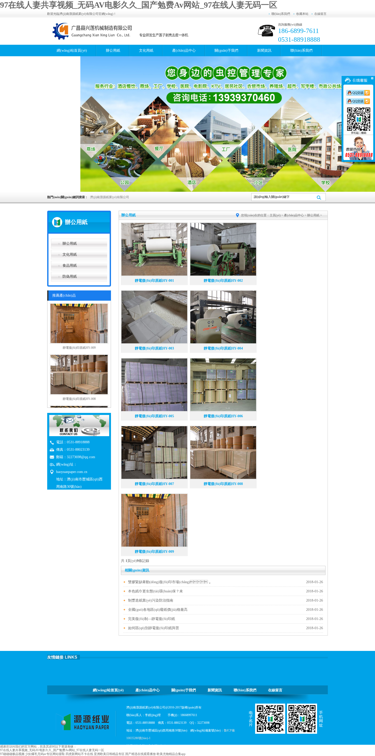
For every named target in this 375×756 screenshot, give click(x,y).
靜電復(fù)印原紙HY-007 (154, 484)
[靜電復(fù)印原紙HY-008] (79, 394)
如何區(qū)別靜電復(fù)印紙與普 (153, 628)
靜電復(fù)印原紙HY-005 (154, 416)
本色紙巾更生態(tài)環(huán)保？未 (155, 591)
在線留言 (320, 14)
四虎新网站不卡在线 (79, 754)
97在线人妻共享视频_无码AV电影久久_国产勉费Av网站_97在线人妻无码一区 (138, 4)
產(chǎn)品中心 (184, 50)
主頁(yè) (275, 215)
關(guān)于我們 (226, 50)
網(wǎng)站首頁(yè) (72, 50)
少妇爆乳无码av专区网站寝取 (45, 754)
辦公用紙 (113, 50)
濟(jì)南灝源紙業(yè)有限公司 (109, 197)
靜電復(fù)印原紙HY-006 (223, 416)
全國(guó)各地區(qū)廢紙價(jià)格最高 (158, 610)
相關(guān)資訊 (137, 570)
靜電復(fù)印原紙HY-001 (154, 281)
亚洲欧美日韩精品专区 (109, 754)
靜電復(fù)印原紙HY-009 (154, 552)
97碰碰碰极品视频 (12, 754)
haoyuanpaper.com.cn (71, 472)
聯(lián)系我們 (280, 14)
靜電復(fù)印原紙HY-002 (223, 281)
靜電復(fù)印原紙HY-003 (154, 348)
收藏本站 (302, 14)
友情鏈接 (55, 657)
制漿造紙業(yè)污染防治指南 (150, 600)
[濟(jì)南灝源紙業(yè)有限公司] (227, 124)
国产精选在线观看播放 (140, 754)
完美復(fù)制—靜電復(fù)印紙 (151, 619)
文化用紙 (146, 50)
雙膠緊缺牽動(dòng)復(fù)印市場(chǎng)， (169, 582)
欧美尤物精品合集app (171, 754)
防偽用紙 (69, 276)
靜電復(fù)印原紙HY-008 (223, 484)
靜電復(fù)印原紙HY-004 (223, 348)
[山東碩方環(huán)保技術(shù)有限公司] (121, 31)
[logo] (84, 722)
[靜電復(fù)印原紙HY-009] (79, 343)
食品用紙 (69, 265)
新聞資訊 (264, 50)
